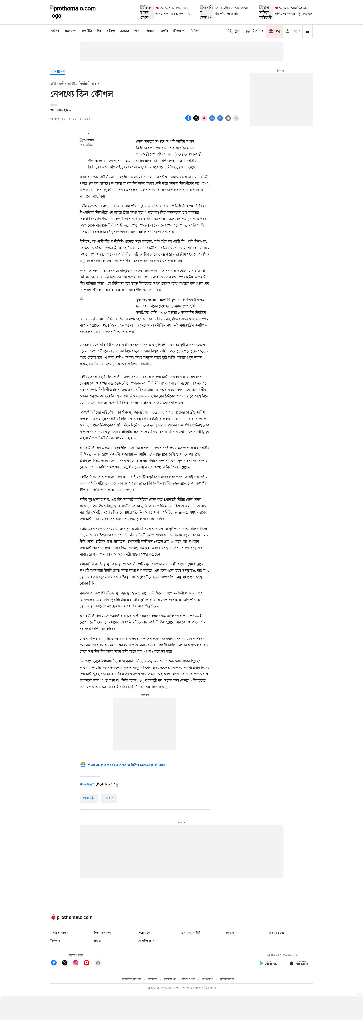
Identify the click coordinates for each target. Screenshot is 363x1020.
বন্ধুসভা (229, 933)
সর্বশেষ (55, 31)
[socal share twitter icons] (197, 120)
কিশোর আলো (102, 933)
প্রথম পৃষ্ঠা (89, 798)
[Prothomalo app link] (268, 963)
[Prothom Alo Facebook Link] (55, 963)
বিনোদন (150, 31)
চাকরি (164, 31)
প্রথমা (97, 941)
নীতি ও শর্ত (188, 980)
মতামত (124, 31)
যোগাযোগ (207, 980)
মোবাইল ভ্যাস (146, 941)
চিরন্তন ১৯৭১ (276, 933)
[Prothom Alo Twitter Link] (66, 963)
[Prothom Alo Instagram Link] (77, 963)
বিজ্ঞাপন (152, 980)
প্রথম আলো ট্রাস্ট (191, 933)
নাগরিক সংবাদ (59, 933)
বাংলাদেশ (70, 31)
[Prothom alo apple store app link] (299, 963)
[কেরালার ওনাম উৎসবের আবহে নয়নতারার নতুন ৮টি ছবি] (266, 12)
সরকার (109, 798)
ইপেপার (55, 941)
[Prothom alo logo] (71, 918)
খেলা (137, 31)
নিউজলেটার (227, 980)
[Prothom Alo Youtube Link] (88, 963)
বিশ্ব (99, 31)
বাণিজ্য (111, 31)
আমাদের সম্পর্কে (131, 980)
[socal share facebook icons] (189, 120)
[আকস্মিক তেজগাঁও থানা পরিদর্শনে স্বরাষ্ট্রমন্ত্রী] (206, 12)
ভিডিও (195, 31)
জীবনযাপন (179, 31)
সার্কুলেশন (170, 980)
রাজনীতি (86, 31)
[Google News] (98, 963)
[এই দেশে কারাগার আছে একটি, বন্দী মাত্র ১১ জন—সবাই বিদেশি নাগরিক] (147, 12)
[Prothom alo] (78, 12)
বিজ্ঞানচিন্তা (144, 933)
